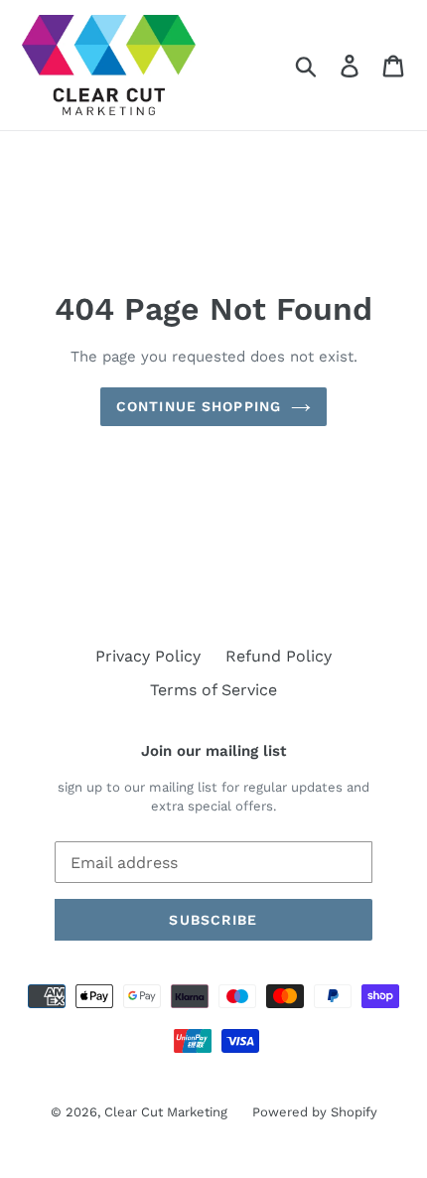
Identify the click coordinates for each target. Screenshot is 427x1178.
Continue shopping (198, 406)
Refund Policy (278, 656)
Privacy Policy (148, 656)
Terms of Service (213, 689)
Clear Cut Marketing (165, 1111)
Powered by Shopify (314, 1111)
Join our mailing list (213, 751)
